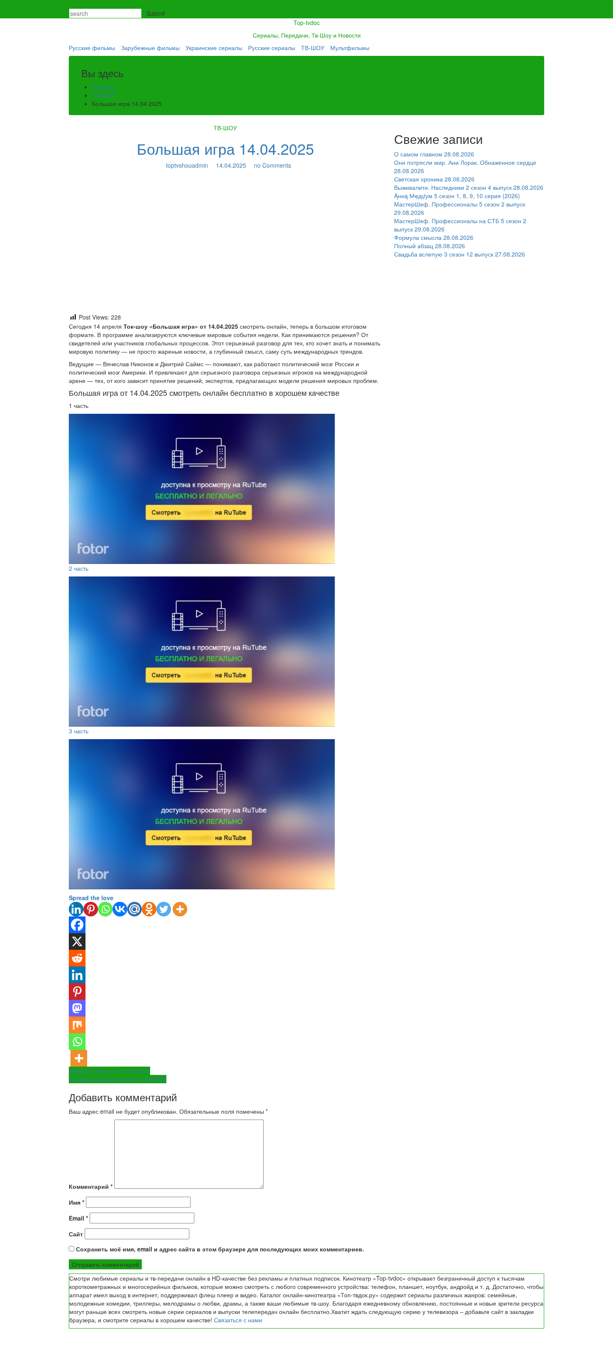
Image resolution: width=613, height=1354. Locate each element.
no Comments (271, 165)
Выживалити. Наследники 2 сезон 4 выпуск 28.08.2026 (468, 187)
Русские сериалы (271, 47)
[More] (180, 909)
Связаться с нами (238, 1320)
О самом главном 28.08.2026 (434, 154)
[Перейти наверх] (2, 1350)
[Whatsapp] (105, 909)
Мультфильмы (349, 47)
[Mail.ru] (134, 909)
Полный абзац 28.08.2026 (429, 246)
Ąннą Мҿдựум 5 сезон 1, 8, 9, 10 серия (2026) (457, 195)
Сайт (76, 1234)
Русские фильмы (92, 47)
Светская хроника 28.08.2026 (434, 179)
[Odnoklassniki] (149, 909)
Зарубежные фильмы (150, 47)
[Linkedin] (76, 909)
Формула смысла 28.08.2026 (433, 237)
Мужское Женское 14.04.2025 (109, 1071)
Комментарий (91, 1186)
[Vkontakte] (120, 909)
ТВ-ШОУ (312, 47)
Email (78, 1218)
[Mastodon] (77, 1008)
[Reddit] (77, 958)
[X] (77, 941)
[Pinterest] (90, 909)
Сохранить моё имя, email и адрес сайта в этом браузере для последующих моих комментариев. (220, 1249)
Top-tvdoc (307, 22)
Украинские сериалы (214, 47)
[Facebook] (77, 924)
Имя (76, 1202)
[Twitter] (163, 909)
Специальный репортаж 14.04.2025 (117, 1079)
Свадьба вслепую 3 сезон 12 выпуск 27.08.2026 (459, 254)
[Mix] (77, 1025)
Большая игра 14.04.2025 (225, 148)
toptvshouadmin (187, 165)
